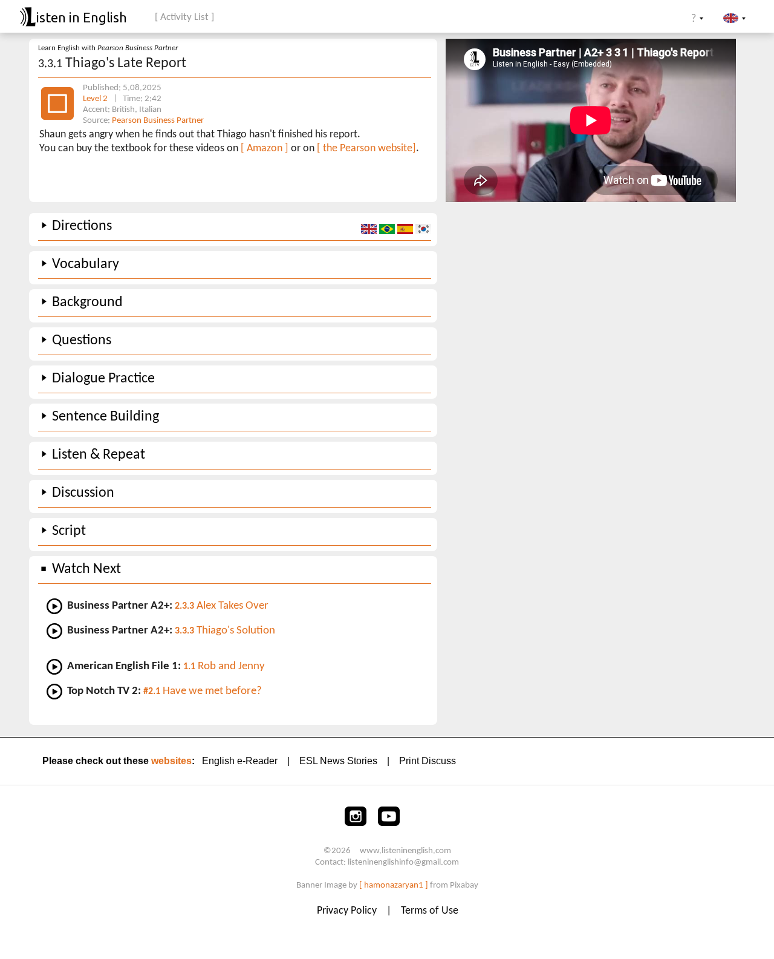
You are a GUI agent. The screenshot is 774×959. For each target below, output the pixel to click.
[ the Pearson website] (366, 148)
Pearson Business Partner (158, 120)
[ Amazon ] (264, 148)
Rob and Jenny (224, 666)
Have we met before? (202, 691)
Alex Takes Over (221, 606)
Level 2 (96, 98)
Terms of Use (429, 911)
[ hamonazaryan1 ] (393, 885)
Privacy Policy (348, 911)
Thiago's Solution (225, 631)
